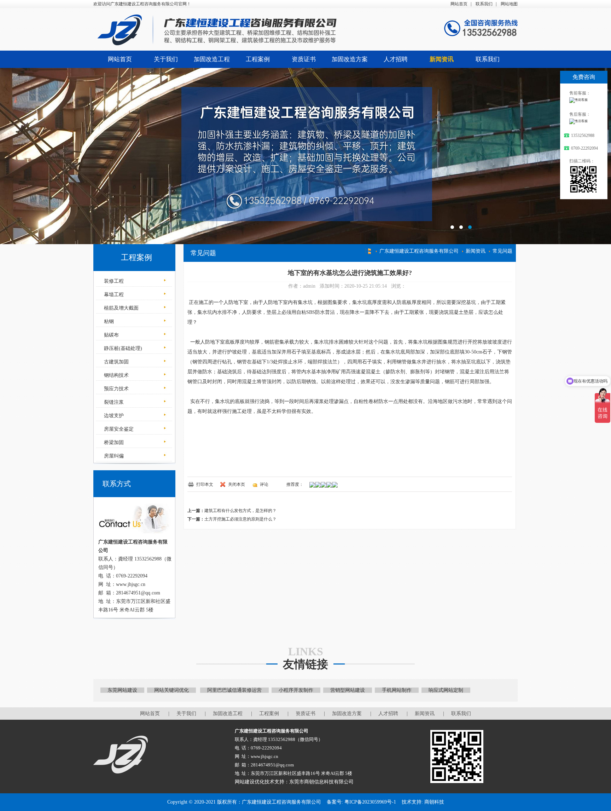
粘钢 (108, 321)
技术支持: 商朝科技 (423, 802)
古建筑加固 (116, 361)
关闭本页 (236, 484)
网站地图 (509, 3)
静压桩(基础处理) (122, 348)
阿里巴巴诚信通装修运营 (234, 690)
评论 (264, 484)
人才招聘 (396, 59)
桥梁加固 (113, 442)
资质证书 (304, 59)
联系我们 (484, 3)
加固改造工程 (212, 59)
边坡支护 (113, 415)
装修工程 (113, 281)
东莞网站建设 (122, 690)
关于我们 (166, 59)
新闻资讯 (442, 59)
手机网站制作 (397, 690)
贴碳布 (111, 335)
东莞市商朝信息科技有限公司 (321, 781)
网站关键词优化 (171, 690)
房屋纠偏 (113, 456)
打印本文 (204, 484)
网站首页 (458, 3)
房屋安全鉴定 (118, 429)
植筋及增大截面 (121, 308)
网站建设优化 (249, 781)
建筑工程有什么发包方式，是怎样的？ (240, 510)
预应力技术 (116, 388)
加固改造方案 (350, 59)
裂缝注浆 (113, 402)
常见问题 (502, 251)
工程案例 (258, 59)
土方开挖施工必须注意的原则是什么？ (240, 519)
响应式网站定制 (446, 690)
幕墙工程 (113, 294)
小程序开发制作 (296, 690)
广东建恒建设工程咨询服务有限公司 (419, 251)
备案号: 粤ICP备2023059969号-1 (361, 802)
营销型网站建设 (347, 690)
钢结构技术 (116, 375)
